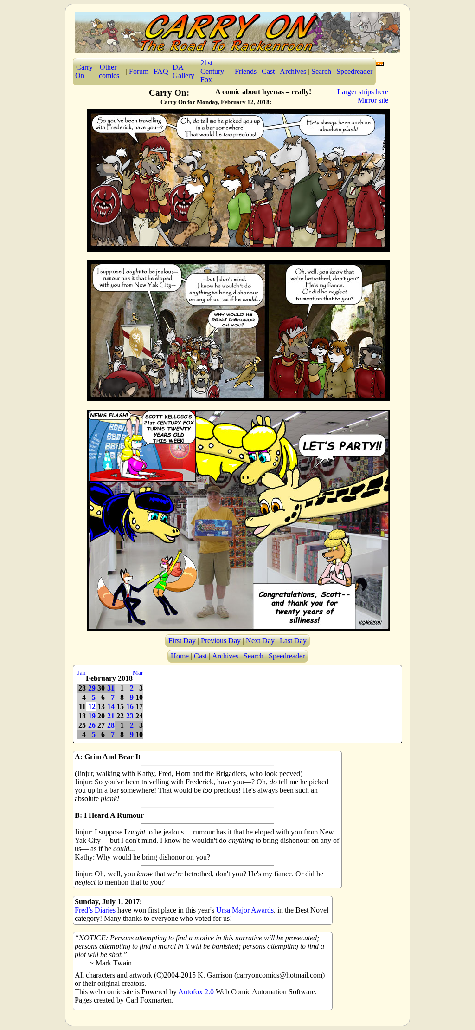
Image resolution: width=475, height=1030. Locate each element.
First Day (182, 641)
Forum (138, 71)
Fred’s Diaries (95, 910)
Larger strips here (362, 92)
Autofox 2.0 (196, 992)
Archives (293, 71)
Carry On (84, 71)
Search (321, 71)
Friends (246, 71)
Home (180, 656)
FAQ (161, 71)
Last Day (293, 641)
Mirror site (373, 100)
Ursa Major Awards (245, 910)
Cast (268, 71)
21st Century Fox (212, 71)
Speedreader (354, 71)
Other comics (109, 71)
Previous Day (221, 641)
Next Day (260, 641)
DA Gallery (183, 71)
